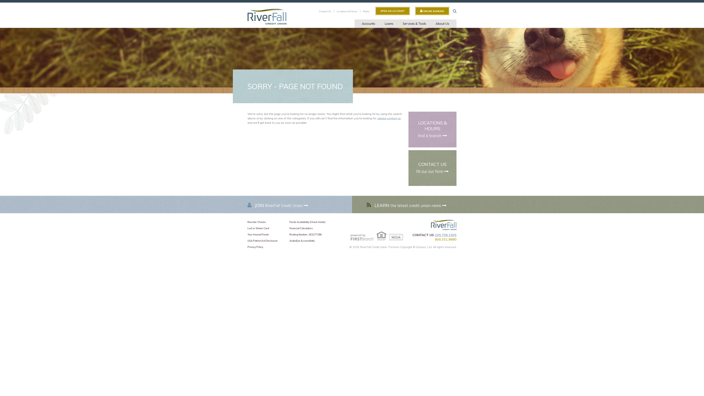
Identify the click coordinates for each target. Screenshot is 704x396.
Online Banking (433, 11)
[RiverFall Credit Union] (267, 16)
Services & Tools (414, 23)
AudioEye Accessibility (302, 240)
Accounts (368, 23)
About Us (442, 23)
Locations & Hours (347, 11)
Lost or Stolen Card (258, 228)
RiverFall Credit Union (279, 205)
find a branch (429, 135)
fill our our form (429, 171)
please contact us (389, 118)
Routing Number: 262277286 (305, 234)
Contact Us (325, 11)
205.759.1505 (445, 235)
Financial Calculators (301, 228)
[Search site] (454, 11)
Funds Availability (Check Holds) (307, 222)
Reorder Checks (256, 222)
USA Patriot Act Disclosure (262, 240)
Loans (389, 23)
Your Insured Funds (258, 234)
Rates (366, 11)
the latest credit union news (408, 205)
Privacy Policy (255, 246)
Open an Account (392, 11)
